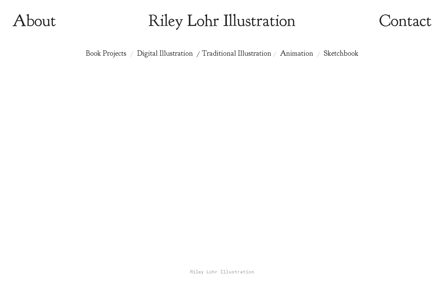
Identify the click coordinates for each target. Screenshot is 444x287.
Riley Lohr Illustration (222, 20)
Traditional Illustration (236, 53)
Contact (405, 20)
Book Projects (106, 53)
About (34, 20)
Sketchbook (341, 53)
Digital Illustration (165, 53)
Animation (296, 53)
